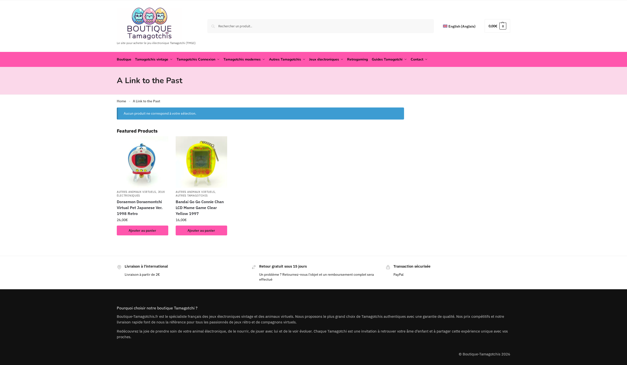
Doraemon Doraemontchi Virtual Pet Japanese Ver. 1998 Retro (140, 207)
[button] (497, 26)
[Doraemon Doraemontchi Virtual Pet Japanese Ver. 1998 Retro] (142, 162)
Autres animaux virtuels (136, 192)
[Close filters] (405, 110)
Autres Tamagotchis (192, 195)
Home (121, 101)
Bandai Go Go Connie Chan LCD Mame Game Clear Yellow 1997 (200, 207)
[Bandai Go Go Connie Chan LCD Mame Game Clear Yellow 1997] (201, 162)
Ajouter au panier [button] (142, 230)
